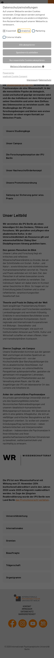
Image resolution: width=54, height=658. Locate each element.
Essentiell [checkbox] (11, 30)
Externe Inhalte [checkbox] (13, 37)
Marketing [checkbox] (40, 30)
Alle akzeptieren (27, 44)
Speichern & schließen (27, 52)
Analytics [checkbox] (25, 30)
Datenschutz (45, 80)
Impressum (32, 80)
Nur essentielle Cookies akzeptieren (27, 60)
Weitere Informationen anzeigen (26, 66)
